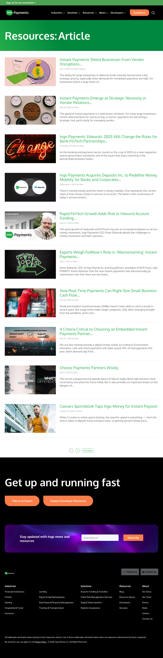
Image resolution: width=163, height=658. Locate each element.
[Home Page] (17, 13)
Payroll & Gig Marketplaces (52, 597)
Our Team (146, 597)
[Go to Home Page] (9, 573)
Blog (121, 591)
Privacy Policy (41, 642)
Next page (87, 450)
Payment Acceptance (90, 608)
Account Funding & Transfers (94, 591)
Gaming (8, 602)
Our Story (146, 591)
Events (145, 602)
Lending (43, 591)
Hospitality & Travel (14, 608)
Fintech (8, 597)
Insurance (9, 613)
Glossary (123, 608)
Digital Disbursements (91, 602)
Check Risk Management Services (96, 597)
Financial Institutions (14, 591)
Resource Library (127, 597)
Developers (124, 602)
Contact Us (147, 618)
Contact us (139, 12)
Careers (145, 613)
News (144, 608)
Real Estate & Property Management (56, 602)
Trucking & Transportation (51, 608)
